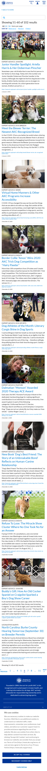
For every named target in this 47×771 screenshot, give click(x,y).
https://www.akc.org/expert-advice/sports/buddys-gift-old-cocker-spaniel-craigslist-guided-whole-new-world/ (21, 617)
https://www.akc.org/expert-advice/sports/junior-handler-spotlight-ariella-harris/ (23, 89)
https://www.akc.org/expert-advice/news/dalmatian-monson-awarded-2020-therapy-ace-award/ (22, 415)
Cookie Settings (22, 767)
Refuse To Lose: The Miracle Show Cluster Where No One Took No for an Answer (23, 527)
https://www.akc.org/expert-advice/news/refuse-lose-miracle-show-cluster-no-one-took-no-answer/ (22, 551)
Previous (3, 671)
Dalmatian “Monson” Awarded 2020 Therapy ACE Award (20, 389)
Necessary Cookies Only (22, 761)
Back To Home (8, 10)
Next (45, 670)
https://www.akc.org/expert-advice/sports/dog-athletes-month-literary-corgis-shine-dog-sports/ (22, 348)
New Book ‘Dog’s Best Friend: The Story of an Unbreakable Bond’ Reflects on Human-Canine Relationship (22, 459)
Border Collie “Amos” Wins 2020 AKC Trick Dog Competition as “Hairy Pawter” (21, 261)
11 (39, 670)
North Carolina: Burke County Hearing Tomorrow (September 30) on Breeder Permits (23, 631)
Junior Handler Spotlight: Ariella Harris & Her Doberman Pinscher (21, 66)
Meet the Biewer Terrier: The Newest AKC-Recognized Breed (20, 129)
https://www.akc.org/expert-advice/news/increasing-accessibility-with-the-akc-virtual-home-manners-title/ (23, 218)
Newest (21, 29)
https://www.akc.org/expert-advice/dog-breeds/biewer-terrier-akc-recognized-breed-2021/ (22, 153)
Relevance (12, 29)
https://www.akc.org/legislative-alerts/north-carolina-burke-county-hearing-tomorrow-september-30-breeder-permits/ (22, 658)
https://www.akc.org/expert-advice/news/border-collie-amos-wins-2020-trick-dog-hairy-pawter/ (22, 286)
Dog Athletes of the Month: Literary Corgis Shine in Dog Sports (23, 327)
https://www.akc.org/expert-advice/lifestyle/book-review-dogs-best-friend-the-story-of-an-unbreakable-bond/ (23, 484)
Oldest (28, 29)
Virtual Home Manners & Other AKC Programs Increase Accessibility (20, 196)
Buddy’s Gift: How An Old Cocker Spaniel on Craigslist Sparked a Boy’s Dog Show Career (21, 595)
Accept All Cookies (22, 755)
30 (10, 26)
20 (6, 26)
